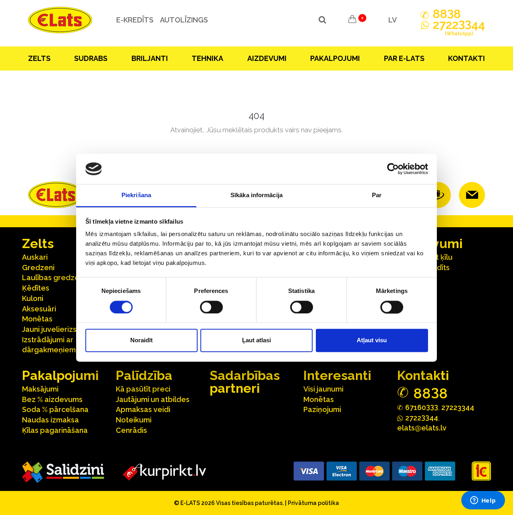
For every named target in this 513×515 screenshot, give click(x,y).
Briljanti (149, 58)
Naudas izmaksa (50, 420)
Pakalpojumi (335, 58)
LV (392, 20)
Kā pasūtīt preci (143, 389)
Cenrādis (131, 430)
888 (447, 14)
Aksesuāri (39, 309)
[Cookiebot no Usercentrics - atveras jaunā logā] (393, 169)
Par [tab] (377, 195)
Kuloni (32, 298)
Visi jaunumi (323, 389)
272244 (459, 28)
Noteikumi (133, 420)
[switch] (211, 307)
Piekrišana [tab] (136, 195)
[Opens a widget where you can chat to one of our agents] (483, 501)
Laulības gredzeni (53, 277)
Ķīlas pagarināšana (55, 430)
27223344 (457, 407)
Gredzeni (38, 267)
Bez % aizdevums (52, 399)
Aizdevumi (267, 58)
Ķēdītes (35, 288)
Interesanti (337, 375)
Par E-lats (404, 58)
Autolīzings (184, 20)
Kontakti (466, 58)
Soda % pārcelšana (55, 409)
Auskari (35, 257)
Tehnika (207, 58)
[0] (352, 20)
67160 (421, 407)
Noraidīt (141, 340)
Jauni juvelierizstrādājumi (66, 329)
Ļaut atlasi (256, 340)
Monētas (37, 319)
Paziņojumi (322, 409)
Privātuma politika (313, 503)
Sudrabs (90, 58)
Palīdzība (144, 375)
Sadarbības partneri (245, 382)
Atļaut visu (372, 340)
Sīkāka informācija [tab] (256, 195)
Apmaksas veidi (143, 409)
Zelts (39, 58)
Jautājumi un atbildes (153, 399)
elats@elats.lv (421, 428)
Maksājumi (40, 389)
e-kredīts (134, 20)
